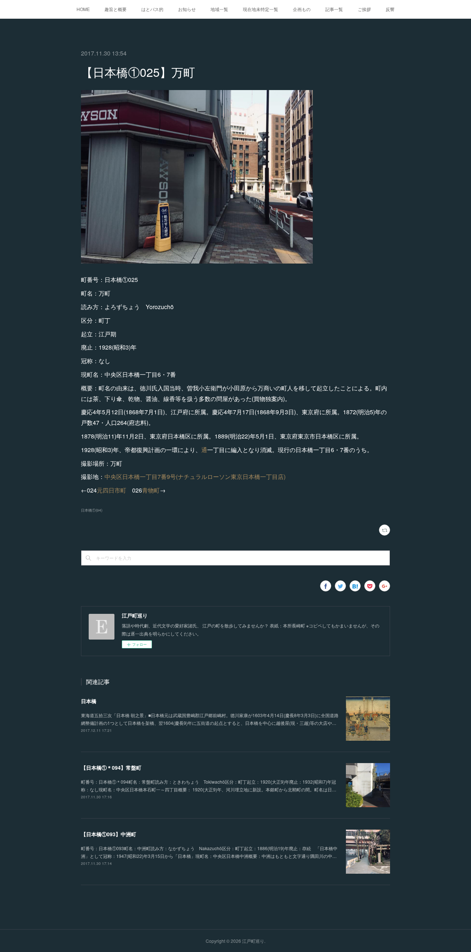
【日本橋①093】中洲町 (108, 834)
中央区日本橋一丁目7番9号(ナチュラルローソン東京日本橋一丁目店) (195, 476)
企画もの (302, 9)
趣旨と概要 (116, 9)
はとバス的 (152, 9)
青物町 (151, 490)
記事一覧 (334, 9)
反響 (390, 9)
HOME (83, 9)
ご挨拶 (364, 9)
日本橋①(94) (91, 510)
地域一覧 (219, 9)
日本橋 (88, 701)
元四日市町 (111, 490)
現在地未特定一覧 (260, 9)
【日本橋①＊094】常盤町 (111, 767)
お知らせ (187, 9)
